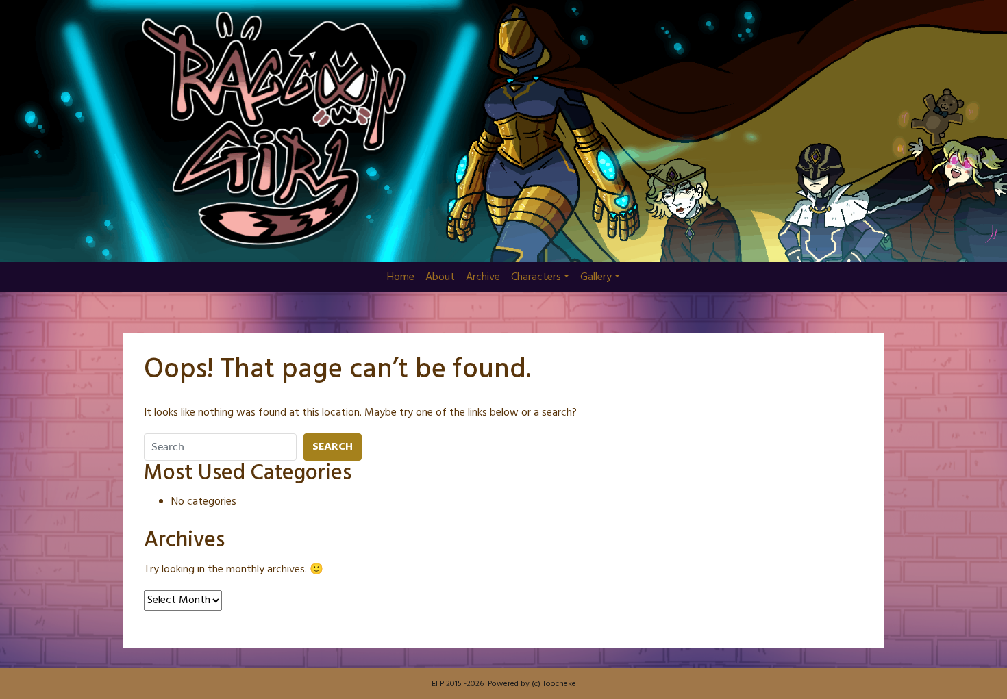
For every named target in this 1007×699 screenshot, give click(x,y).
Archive (483, 277)
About (440, 277)
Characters (536, 277)
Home (400, 277)
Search (332, 447)
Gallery (596, 277)
